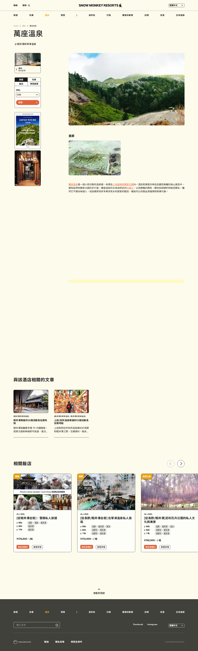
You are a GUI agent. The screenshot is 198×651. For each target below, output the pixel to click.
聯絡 (15, 5)
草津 (108, 526)
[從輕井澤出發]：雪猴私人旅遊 (37, 518)
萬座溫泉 (73, 184)
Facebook (138, 624)
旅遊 (15, 15)
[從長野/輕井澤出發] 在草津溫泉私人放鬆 (106, 520)
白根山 (130, 187)
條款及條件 (76, 641)
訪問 (147, 15)
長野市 (94, 530)
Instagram (152, 624)
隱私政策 (60, 641)
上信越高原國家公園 (123, 184)
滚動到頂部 (99, 593)
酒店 (47, 15)
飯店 (21, 84)
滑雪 (63, 15)
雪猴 (36, 523)
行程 (109, 15)
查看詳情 (37, 547)
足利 (172, 526)
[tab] (21, 80)
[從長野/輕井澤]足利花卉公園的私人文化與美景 (169, 520)
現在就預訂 (23, 547)
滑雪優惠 (34, 84)
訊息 (162, 15)
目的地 (92, 15)
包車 (31, 15)
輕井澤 (43, 523)
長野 (30, 523)
